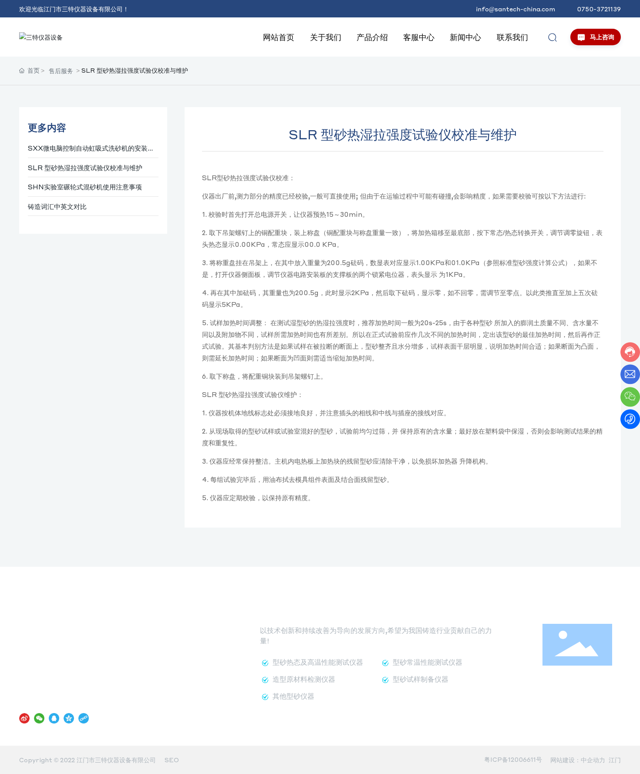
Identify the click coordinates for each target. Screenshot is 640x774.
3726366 (133, 650)
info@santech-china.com (515, 9)
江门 (615, 760)
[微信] (39, 718)
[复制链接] (83, 718)
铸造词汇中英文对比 (57, 206)
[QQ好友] (54, 718)
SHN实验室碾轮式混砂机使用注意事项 (85, 186)
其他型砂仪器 (293, 695)
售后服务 (61, 70)
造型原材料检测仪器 (304, 678)
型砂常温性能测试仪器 (427, 661)
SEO (172, 760)
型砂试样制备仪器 (420, 678)
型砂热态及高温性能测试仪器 (318, 661)
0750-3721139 (599, 9)
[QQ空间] (69, 718)
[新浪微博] (24, 718)
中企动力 (593, 760)
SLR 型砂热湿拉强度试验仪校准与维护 (85, 167)
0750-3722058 (67, 682)
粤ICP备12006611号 (513, 759)
